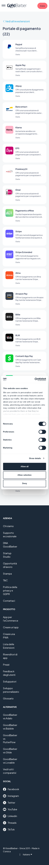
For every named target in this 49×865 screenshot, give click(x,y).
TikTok (11, 829)
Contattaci (9, 600)
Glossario (8, 698)
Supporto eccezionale (9, 534)
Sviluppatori (9, 681)
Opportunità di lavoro (10, 565)
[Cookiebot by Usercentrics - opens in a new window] (35, 379)
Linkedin (12, 816)
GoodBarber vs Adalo (10, 716)
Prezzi (6, 664)
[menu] (3, 6)
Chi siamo (8, 526)
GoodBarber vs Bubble (10, 727)
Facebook (13, 789)
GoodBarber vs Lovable (10, 761)
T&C (5, 580)
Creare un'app (11, 627)
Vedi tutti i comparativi (9, 771)
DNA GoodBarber (10, 545)
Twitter (11, 802)
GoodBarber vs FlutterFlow (10, 739)
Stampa (7, 573)
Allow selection (24, 475)
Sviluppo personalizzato (11, 690)
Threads (12, 822)
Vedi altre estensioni (17, 21)
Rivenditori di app (10, 656)
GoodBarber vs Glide (10, 750)
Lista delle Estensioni (8, 646)
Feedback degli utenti (9, 673)
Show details (35, 458)
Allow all (24, 466)
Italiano (26, 854)
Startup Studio (7, 555)
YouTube (12, 809)
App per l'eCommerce (10, 619)
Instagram (13, 795)
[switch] (42, 432)
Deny (24, 483)
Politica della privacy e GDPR (10, 590)
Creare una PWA (9, 636)
